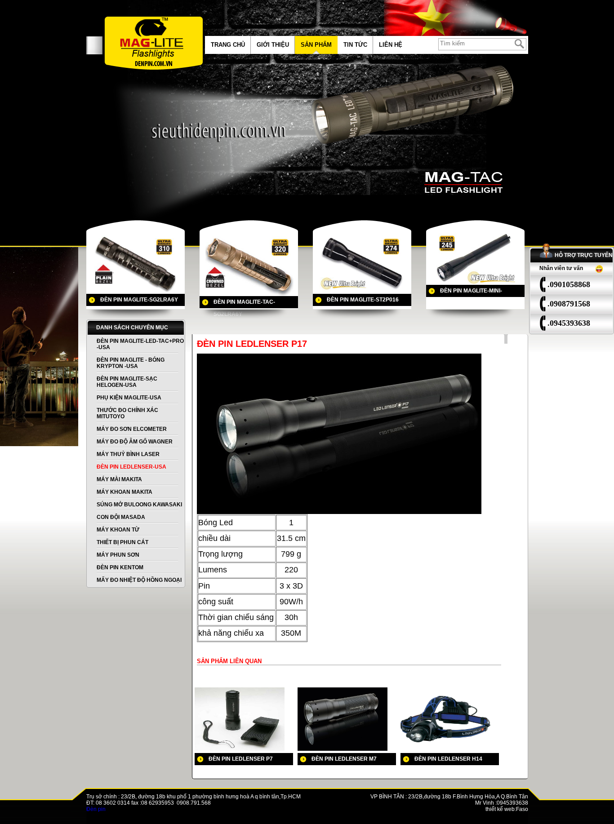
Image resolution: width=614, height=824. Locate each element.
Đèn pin (96, 809)
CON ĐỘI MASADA (121, 517)
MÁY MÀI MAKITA (119, 479)
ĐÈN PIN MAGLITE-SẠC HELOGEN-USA (127, 382)
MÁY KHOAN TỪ (118, 530)
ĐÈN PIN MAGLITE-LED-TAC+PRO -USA (140, 344)
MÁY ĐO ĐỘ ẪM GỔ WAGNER (135, 442)
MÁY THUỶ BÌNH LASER (128, 454)
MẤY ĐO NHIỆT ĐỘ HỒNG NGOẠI (139, 580)
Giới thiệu (273, 44)
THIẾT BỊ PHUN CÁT (122, 542)
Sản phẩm (316, 44)
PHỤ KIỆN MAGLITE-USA (129, 397)
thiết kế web (500, 809)
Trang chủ (228, 44)
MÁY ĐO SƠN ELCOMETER (132, 429)
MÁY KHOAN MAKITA (124, 492)
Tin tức (355, 44)
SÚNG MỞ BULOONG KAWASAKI (139, 504)
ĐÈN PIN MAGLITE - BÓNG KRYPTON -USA (131, 363)
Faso (522, 809)
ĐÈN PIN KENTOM (120, 567)
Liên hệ (390, 44)
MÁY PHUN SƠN (118, 555)
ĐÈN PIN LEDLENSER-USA (131, 467)
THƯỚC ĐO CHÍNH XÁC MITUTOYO (127, 413)
